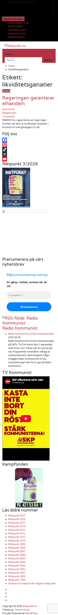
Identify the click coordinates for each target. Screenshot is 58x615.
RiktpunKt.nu (29, 606)
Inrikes (6, 90)
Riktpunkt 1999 (16, 579)
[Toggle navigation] (6, 51)
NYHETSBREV (15, 26)
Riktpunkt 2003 (16, 565)
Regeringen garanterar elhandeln (28, 100)
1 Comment (8, 116)
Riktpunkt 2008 (16, 547)
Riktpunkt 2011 (16, 537)
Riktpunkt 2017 (16, 515)
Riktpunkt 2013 (16, 529)
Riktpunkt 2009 (16, 544)
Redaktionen (9, 113)
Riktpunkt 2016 (16, 519)
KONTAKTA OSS (17, 33)
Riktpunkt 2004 (16, 562)
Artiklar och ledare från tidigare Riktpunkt (31, 583)
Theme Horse (22, 609)
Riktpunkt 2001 (16, 572)
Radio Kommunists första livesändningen (31, 333)
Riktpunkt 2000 (16, 576)
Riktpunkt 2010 (16, 540)
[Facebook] (29, 140)
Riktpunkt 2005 (16, 558)
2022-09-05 (8, 109)
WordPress (32, 613)
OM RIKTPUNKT (17, 30)
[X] (29, 154)
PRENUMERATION (18, 23)
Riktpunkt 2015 (16, 522)
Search (8, 54)
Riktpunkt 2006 (16, 554)
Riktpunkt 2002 (16, 569)
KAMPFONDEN (16, 37)
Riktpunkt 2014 (16, 526)
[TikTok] (29, 149)
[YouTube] (29, 159)
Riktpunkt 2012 (16, 533)
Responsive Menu (13, 19)
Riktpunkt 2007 (16, 551)
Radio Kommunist (20, 328)
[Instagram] (29, 144)
